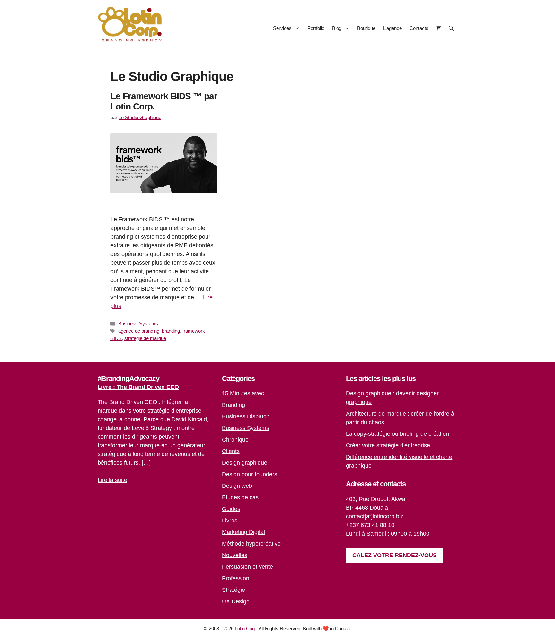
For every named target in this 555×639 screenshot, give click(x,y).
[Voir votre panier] (438, 28)
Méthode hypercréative (251, 543)
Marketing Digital (243, 532)
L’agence (392, 28)
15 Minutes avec (243, 393)
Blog (336, 28)
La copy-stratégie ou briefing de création (397, 434)
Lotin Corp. (246, 628)
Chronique (235, 439)
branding (171, 331)
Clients (231, 451)
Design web (237, 486)
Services (282, 28)
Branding (233, 405)
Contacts (419, 28)
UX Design (236, 601)
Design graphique (244, 463)
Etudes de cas (240, 497)
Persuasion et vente (247, 567)
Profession (235, 578)
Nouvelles (234, 555)
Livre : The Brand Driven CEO (138, 387)
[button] (451, 28)
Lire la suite (112, 480)
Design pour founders (249, 474)
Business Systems (138, 323)
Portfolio (315, 28)
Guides (231, 509)
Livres (229, 520)
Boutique (366, 28)
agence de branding (138, 331)
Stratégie (233, 590)
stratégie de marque (145, 338)
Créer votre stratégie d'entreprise (388, 445)
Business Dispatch (245, 416)
